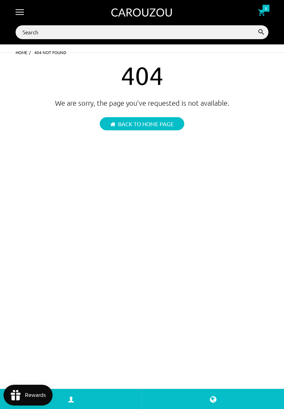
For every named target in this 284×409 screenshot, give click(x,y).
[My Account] (71, 399)
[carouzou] (142, 12)
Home (21, 52)
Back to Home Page (146, 123)
